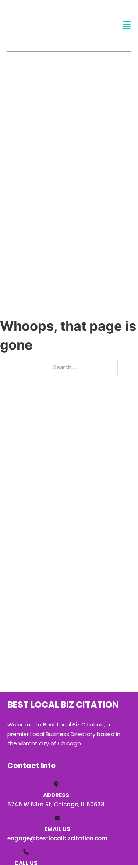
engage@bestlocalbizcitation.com (57, 838)
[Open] (127, 25)
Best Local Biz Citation (46, 25)
